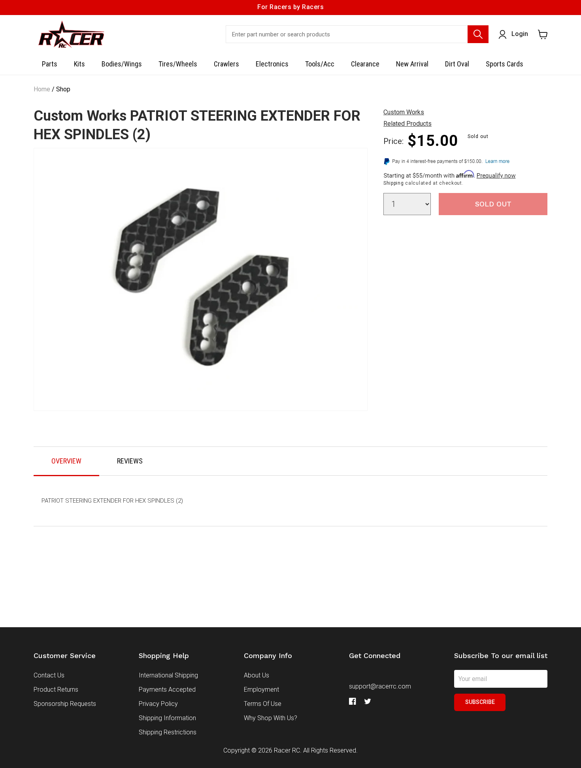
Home (42, 89)
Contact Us (49, 675)
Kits (79, 64)
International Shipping (168, 675)
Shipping (393, 183)
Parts (49, 64)
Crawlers (226, 64)
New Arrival (412, 64)
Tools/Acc (319, 64)
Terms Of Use (262, 703)
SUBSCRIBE (480, 702)
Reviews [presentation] (130, 461)
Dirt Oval (457, 64)
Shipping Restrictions (167, 732)
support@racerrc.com (380, 686)
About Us (256, 675)
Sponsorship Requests (65, 703)
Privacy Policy (158, 703)
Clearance (365, 64)
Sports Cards (504, 64)
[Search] (478, 34)
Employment (261, 689)
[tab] (66, 461)
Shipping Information (167, 718)
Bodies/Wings (122, 64)
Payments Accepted (167, 689)
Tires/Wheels (177, 64)
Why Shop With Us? (270, 718)
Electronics (272, 64)
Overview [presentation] (66, 461)
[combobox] (357, 34)
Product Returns (56, 689)
